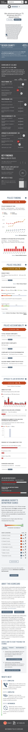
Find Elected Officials (12, 670)
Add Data (10, 280)
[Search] (21, 2)
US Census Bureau (23, 235)
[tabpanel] (14, 661)
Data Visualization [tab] (20, 647)
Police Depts (10, 19)
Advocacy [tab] (5, 647)
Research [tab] (11, 647)
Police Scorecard (4, 2)
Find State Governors (14, 659)
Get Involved (21, 723)
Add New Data (14, 575)
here (23, 603)
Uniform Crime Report (11, 313)
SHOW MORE (14, 561)
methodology (7, 612)
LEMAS (25, 314)
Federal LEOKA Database (21, 255)
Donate (9, 723)
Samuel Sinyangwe (12, 608)
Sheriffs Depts (17, 19)
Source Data (19, 612)
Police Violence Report (22, 283)
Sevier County (8, 45)
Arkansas (13, 7)
